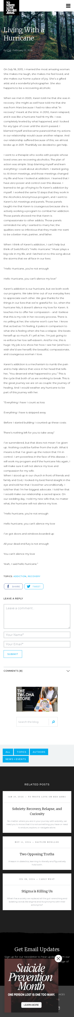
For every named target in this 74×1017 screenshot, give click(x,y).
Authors (39, 752)
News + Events (16, 759)
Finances (59, 994)
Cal (9, 50)
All (8, 752)
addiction (19, 576)
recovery (34, 576)
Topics (21, 752)
